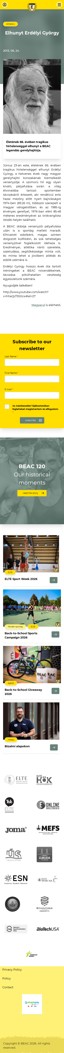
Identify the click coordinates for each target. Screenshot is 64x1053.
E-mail (9, 389)
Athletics (10, 24)
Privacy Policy (12, 969)
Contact (7, 987)
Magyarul (38, 305)
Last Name (11, 356)
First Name (11, 373)
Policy (6, 978)
